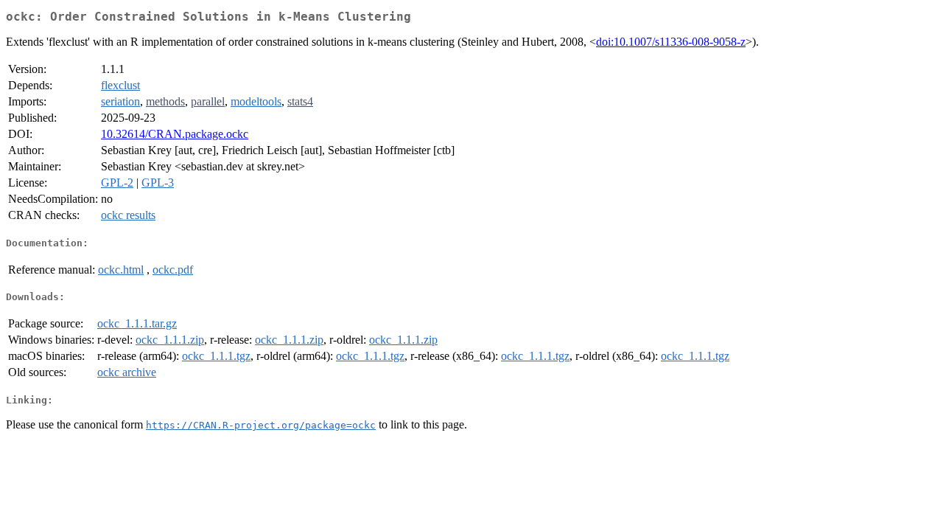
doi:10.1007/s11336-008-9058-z (671, 41)
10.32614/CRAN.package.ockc (174, 134)
